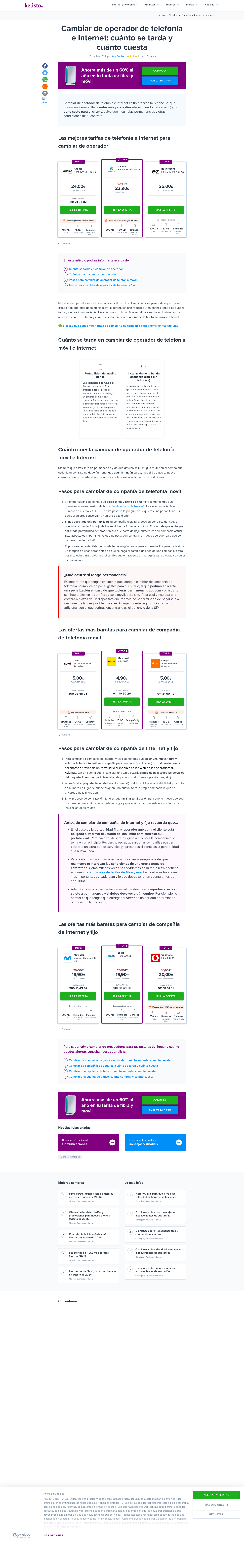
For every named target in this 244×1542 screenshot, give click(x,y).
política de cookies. (69, 1526)
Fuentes (65, 243)
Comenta (151, 56)
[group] (124, 865)
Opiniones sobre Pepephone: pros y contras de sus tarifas (156, 1232)
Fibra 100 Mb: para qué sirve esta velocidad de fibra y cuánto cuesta (155, 1195)
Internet (210, 15)
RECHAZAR (216, 1514)
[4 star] (136, 56)
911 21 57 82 (78, 202)
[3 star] (133, 56)
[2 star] (130, 56)
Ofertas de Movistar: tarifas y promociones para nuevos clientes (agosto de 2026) (89, 1216)
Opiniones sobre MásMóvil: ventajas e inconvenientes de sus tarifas (158, 1251)
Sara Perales (117, 56)
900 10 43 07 (78, 988)
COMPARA (159, 70)
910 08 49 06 (122, 988)
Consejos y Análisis (191, 15)
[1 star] (128, 56)
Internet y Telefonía (123, 4)
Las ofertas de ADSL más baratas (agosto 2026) (89, 1254)
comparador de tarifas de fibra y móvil (115, 872)
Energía (190, 4)
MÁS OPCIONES (53, 1535)
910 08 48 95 (78, 694)
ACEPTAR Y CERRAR (216, 1495)
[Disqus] (122, 1353)
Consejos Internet (70, 1156)
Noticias (209, 4)
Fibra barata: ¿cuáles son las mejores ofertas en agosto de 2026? (91, 1195)
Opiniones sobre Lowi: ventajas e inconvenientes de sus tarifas (155, 1214)
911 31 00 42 (165, 694)
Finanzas (150, 4)
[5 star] (138, 56)
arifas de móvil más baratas (125, 506)
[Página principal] (34, 5)
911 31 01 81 (166, 988)
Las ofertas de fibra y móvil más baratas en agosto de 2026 (93, 1273)
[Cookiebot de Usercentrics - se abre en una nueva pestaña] (21, 1535)
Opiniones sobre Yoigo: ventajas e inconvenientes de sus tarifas (155, 1269)
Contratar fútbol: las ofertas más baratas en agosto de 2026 (88, 1236)
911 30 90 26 (122, 693)
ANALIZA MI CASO (160, 80)
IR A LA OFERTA (122, 210)
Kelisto (161, 15)
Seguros (170, 4)
